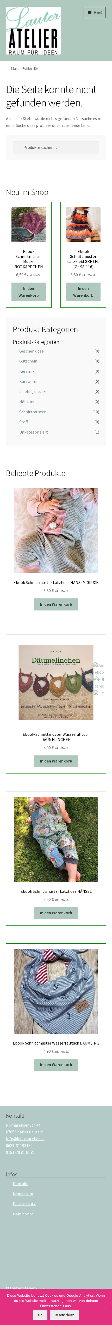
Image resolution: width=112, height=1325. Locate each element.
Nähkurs (26, 401)
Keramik (26, 371)
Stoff (23, 421)
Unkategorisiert (33, 432)
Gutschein (28, 361)
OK (40, 1315)
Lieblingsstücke (33, 391)
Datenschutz (24, 1203)
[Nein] (105, 1307)
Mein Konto (23, 1213)
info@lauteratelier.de (25, 1138)
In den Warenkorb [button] (28, 292)
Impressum (23, 1193)
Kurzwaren (29, 381)
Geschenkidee (31, 351)
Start (14, 68)
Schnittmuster (32, 411)
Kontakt (20, 1183)
